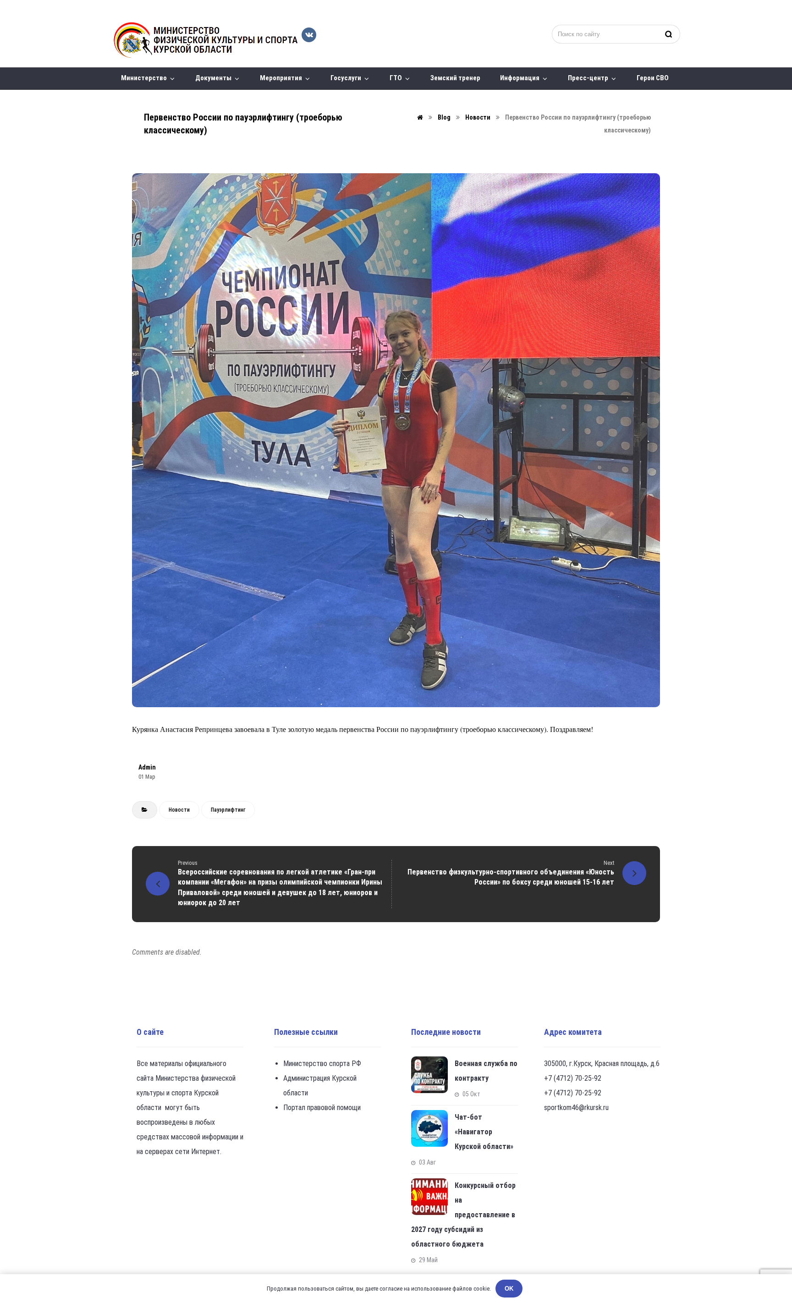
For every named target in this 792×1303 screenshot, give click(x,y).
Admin (147, 767)
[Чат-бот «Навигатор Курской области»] (429, 1128)
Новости (179, 810)
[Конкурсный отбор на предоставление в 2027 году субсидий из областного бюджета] (429, 1196)
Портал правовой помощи (322, 1107)
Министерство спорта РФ (322, 1063)
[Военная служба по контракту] (429, 1074)
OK (509, 1288)
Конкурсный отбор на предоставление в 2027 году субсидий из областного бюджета (463, 1214)
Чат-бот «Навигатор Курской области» (484, 1132)
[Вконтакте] (309, 34)
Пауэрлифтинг (228, 810)
